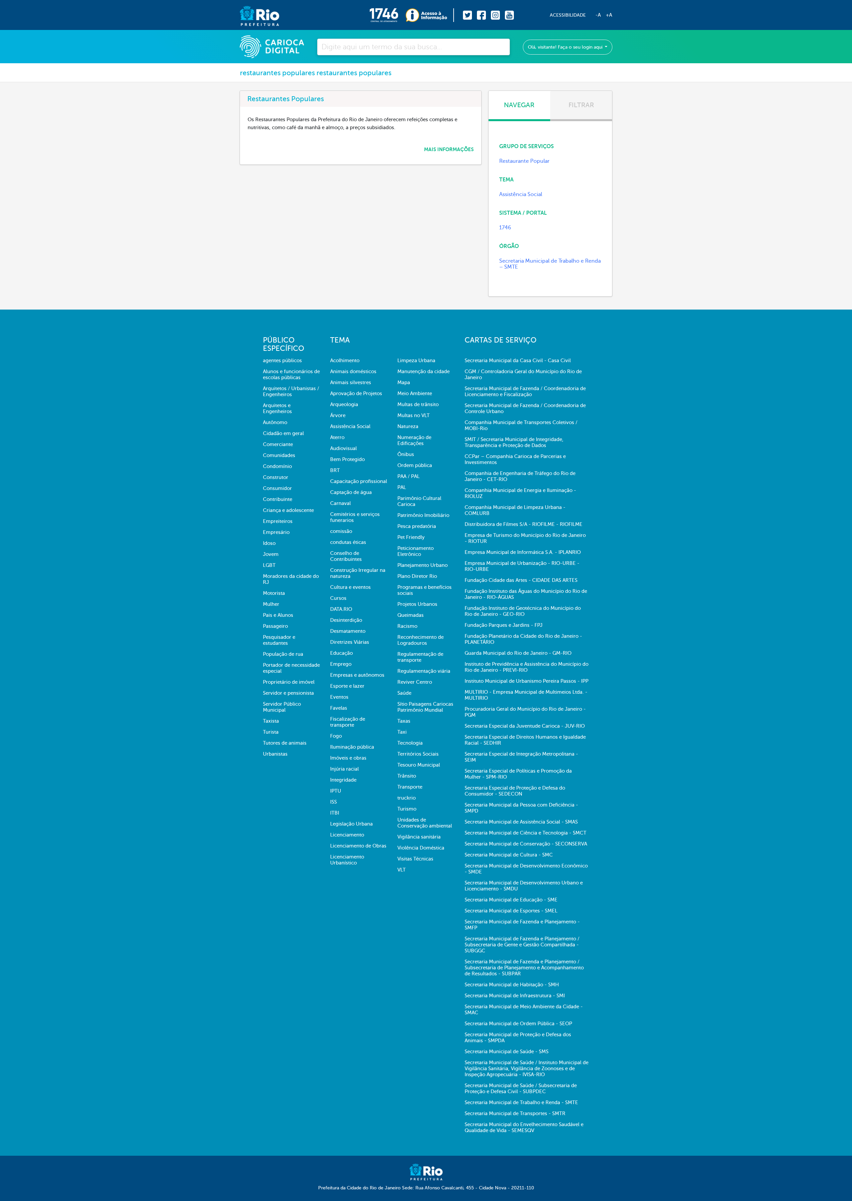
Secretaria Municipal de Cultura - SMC (509, 854)
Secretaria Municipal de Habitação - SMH (512, 984)
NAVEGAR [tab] (519, 105)
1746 (505, 228)
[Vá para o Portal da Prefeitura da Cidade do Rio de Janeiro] (252, 15)
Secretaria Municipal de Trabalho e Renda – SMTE (550, 264)
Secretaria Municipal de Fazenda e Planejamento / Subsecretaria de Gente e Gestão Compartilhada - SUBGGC (522, 944)
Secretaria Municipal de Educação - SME (511, 899)
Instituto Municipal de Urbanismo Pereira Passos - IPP (526, 681)
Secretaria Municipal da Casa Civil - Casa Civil (518, 360)
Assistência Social (520, 194)
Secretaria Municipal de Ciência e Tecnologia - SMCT (525, 833)
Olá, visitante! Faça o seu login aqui (566, 47)
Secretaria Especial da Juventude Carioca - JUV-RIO (525, 726)
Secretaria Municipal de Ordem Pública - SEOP (518, 1023)
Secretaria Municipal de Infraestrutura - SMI (515, 995)
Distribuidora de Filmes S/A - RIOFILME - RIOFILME (523, 524)
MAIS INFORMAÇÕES (449, 149)
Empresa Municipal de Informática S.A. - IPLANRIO (523, 552)
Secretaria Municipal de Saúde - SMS (506, 1051)
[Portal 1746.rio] (387, 15)
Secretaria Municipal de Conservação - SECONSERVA (526, 843)
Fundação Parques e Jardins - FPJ (503, 625)
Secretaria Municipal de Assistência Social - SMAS (521, 822)
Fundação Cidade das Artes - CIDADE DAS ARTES (521, 580)
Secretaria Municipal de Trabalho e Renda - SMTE (521, 1102)
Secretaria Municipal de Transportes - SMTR (515, 1113)
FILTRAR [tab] (581, 105)
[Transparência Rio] (430, 15)
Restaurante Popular (524, 161)
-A (598, 15)
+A (609, 15)
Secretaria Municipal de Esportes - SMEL (511, 910)
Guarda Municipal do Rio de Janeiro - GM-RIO (518, 653)
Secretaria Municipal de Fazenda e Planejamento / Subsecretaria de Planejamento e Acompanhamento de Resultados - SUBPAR (524, 967)
